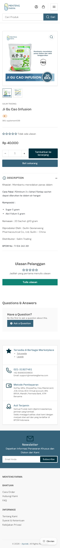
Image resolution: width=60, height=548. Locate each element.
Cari (53, 17)
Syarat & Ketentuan (13, 520)
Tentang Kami (9, 516)
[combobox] (30, 17)
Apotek (25, 543)
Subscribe (49, 459)
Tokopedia (22, 353)
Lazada (20, 356)
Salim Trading (9, 104)
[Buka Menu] (54, 6)
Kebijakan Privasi (11, 524)
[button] (9, 133)
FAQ (4, 500)
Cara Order (8, 492)
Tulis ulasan (30, 282)
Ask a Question (22, 323)
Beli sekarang (30, 163)
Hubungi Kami (10, 496)
